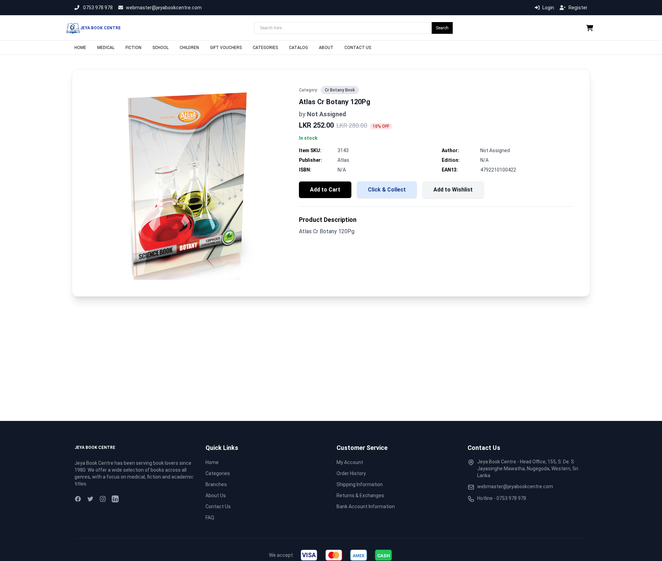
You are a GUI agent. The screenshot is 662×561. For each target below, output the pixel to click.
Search (442, 28)
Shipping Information (360, 484)
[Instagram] (102, 498)
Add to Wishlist (453, 189)
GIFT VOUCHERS (226, 47)
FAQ (209, 517)
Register (578, 7)
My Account (350, 462)
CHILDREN (189, 47)
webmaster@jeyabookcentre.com (164, 7)
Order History (351, 473)
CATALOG (298, 47)
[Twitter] (90, 498)
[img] (309, 555)
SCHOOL (160, 47)
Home (212, 462)
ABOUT (326, 47)
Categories (217, 473)
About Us (215, 495)
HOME (80, 47)
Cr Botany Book (340, 90)
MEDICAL (105, 47)
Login (548, 7)
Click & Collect (387, 189)
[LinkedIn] (115, 498)
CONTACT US (357, 47)
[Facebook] (77, 498)
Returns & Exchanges (360, 495)
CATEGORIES (265, 47)
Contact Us (218, 506)
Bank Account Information (366, 506)
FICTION (133, 47)
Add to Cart (325, 189)
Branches (216, 484)
